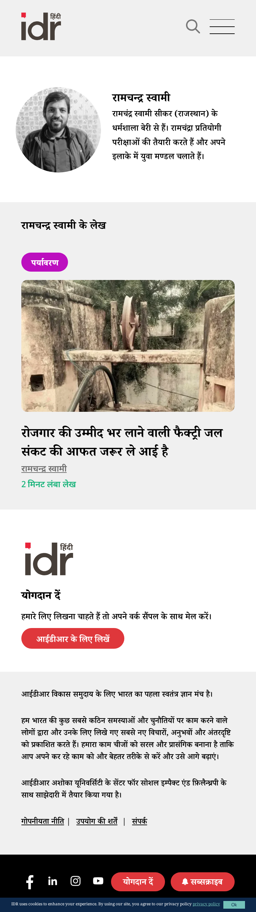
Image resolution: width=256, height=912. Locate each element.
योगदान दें (138, 883)
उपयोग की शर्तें (96, 823)
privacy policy (206, 905)
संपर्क (139, 823)
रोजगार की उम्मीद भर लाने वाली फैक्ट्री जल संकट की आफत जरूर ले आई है (121, 444)
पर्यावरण (44, 264)
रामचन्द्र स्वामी (44, 469)
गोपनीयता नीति (42, 823)
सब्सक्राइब (207, 883)
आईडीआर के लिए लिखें (73, 640)
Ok (234, 904)
